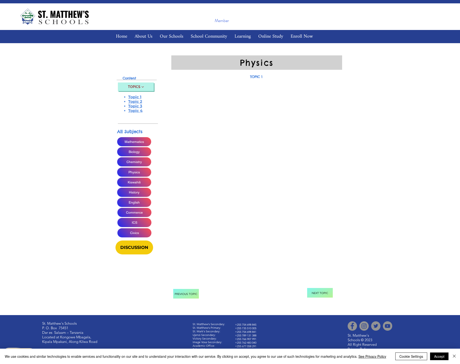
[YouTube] (387, 326)
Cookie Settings (411, 356)
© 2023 (366, 340)
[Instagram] (364, 326)
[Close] (454, 356)
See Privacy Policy (372, 356)
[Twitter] (375, 326)
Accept (439, 356)
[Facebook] (352, 326)
